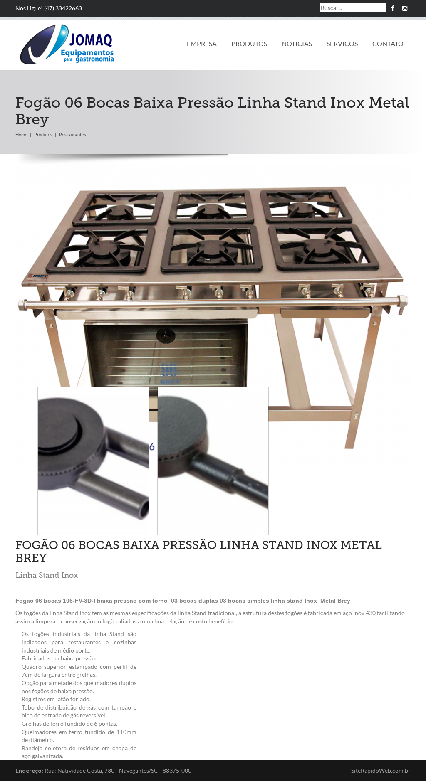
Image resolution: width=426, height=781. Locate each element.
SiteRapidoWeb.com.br (381, 770)
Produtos (249, 43)
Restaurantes (72, 134)
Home (21, 134)
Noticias (297, 43)
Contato (388, 43)
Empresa (202, 43)
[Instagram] (405, 8)
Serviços (342, 43)
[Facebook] (392, 8)
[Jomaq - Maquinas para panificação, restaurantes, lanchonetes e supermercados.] (67, 44)
